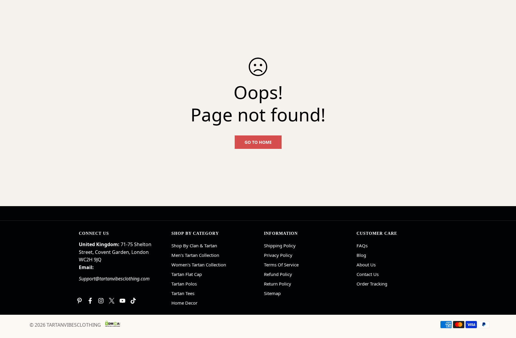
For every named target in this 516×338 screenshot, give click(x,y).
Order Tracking (372, 284)
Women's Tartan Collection (198, 265)
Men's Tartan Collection (195, 255)
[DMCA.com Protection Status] (112, 324)
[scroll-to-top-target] (504, 305)
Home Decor (184, 303)
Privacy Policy (278, 255)
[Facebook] (90, 301)
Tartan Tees (182, 293)
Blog (361, 255)
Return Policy (277, 284)
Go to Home (258, 142)
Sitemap (272, 293)
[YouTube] (122, 301)
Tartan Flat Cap (186, 274)
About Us (366, 265)
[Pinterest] (79, 301)
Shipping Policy (280, 246)
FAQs (362, 246)
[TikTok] (133, 301)
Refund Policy (278, 274)
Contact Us (368, 274)
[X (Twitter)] (111, 301)
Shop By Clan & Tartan (194, 246)
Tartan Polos (184, 284)
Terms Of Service (281, 265)
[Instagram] (101, 301)
